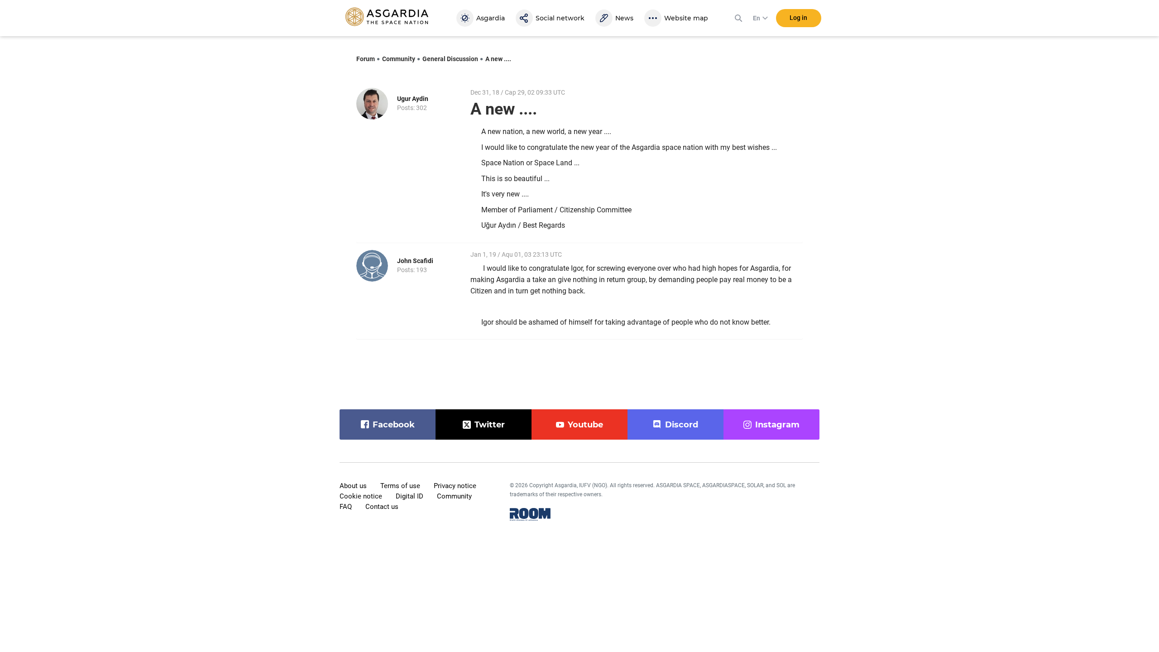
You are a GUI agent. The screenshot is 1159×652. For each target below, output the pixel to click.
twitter (489, 425)
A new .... (498, 58)
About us (353, 486)
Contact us (381, 507)
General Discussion (450, 58)
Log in (798, 17)
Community (398, 58)
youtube (585, 425)
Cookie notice (361, 496)
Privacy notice (455, 486)
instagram (777, 425)
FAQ (346, 507)
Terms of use (400, 486)
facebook (394, 425)
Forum (365, 58)
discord (681, 425)
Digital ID (409, 496)
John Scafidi (415, 260)
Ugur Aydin (412, 98)
